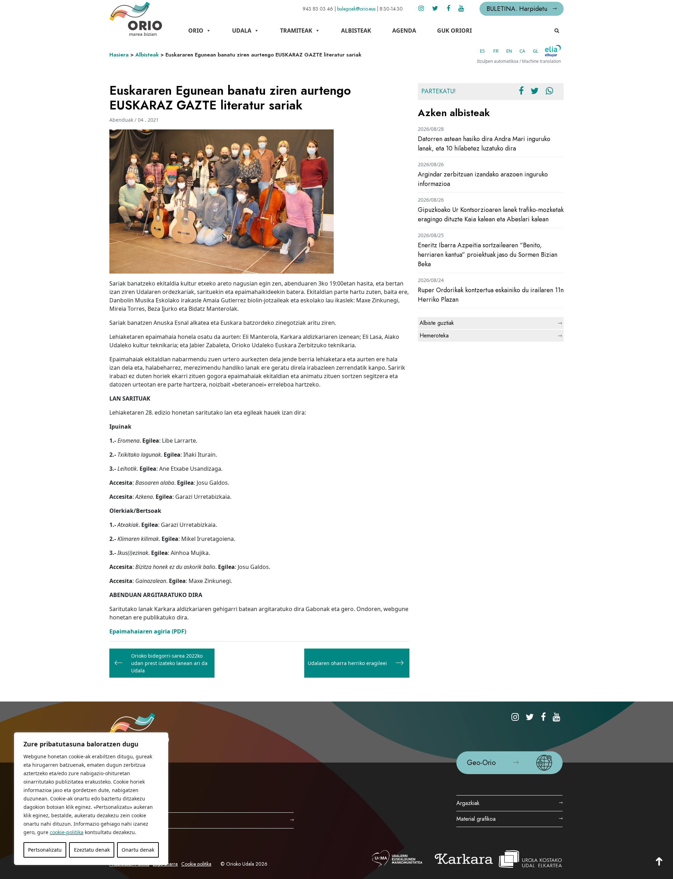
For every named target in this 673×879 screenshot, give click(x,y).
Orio (195, 30)
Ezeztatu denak (92, 849)
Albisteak (356, 30)
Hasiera (119, 55)
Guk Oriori (454, 30)
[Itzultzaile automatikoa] (553, 51)
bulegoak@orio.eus (356, 8)
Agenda (404, 30)
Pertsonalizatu (45, 849)
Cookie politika (196, 863)
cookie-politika (66, 832)
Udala (241, 30)
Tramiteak (296, 30)
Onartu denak (138, 849)
